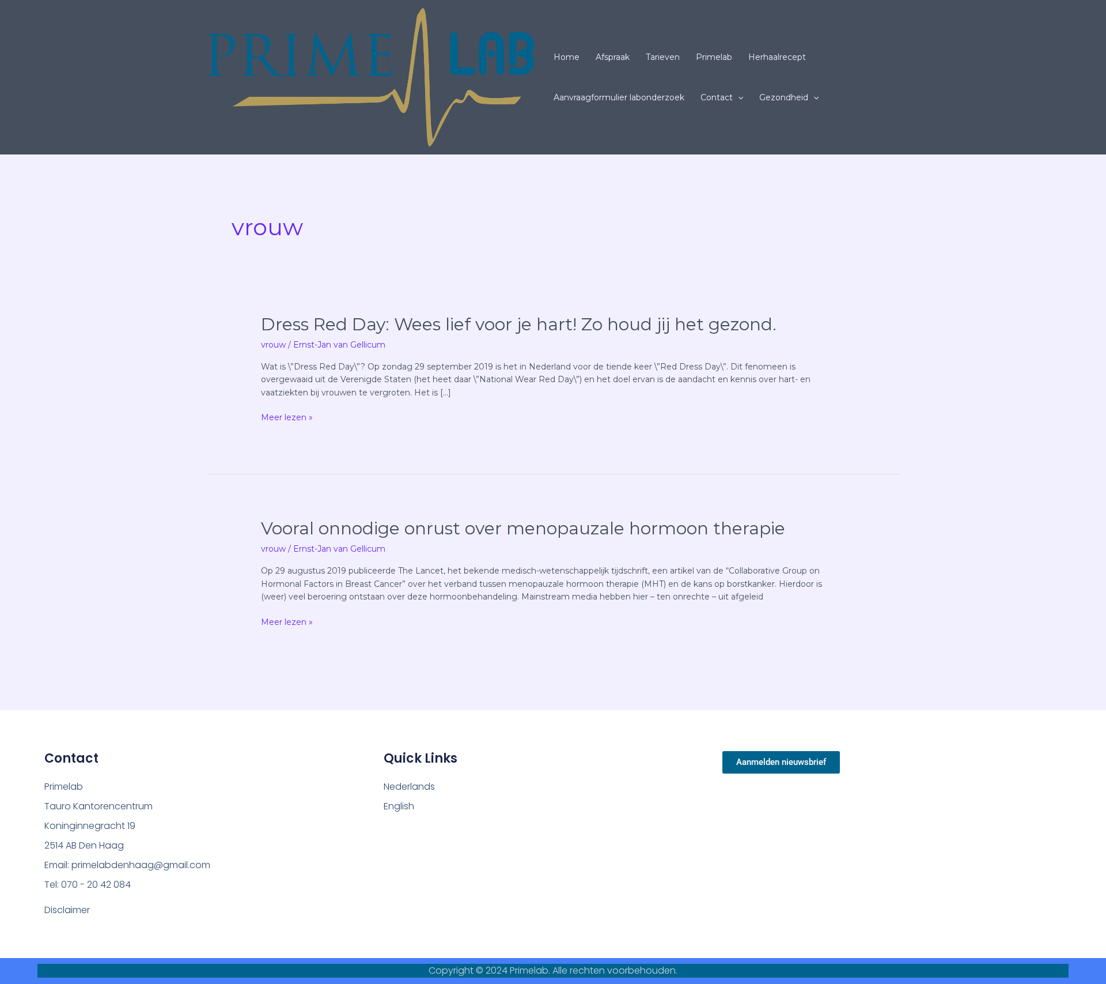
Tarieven (663, 57)
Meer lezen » (287, 417)
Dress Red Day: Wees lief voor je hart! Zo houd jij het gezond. (519, 324)
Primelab (714, 57)
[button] (738, 97)
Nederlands (409, 786)
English (399, 806)
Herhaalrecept (777, 57)
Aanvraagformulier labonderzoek (619, 97)
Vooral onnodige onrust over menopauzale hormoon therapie (523, 528)
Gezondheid (783, 97)
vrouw (273, 345)
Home (566, 57)
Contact (716, 97)
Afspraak (613, 57)
